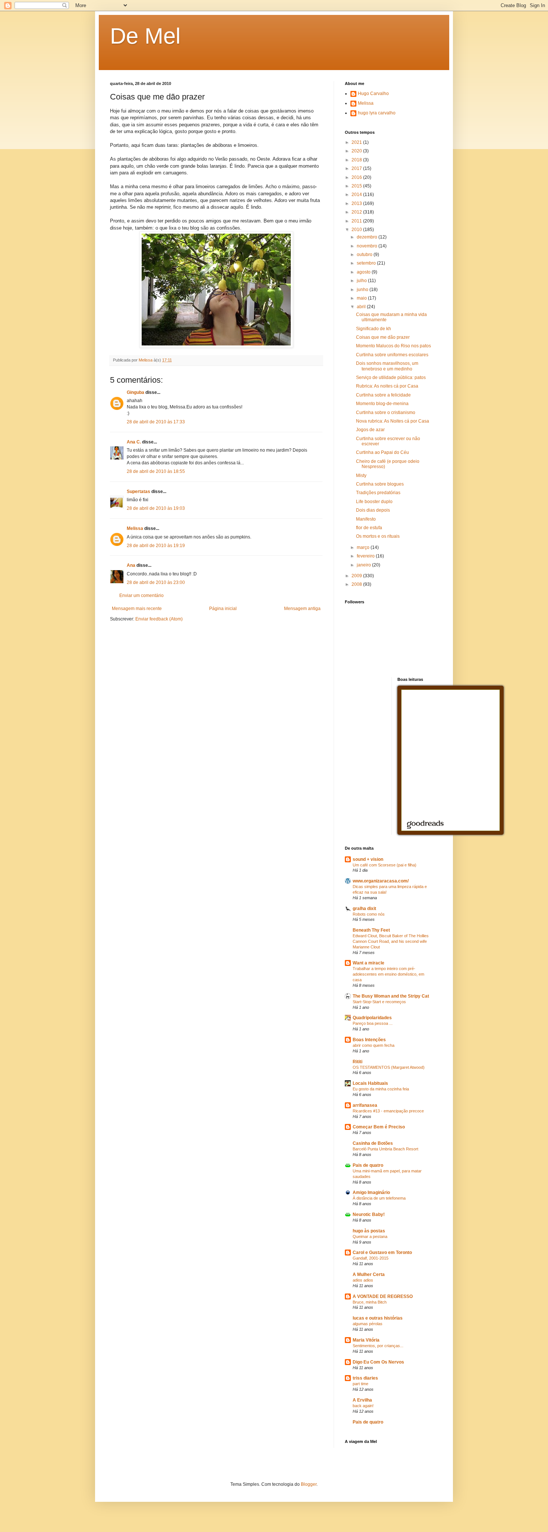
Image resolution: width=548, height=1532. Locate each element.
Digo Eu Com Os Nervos (378, 1362)
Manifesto (366, 519)
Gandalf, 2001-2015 (370, 1258)
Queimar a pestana (370, 1236)
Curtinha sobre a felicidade (383, 395)
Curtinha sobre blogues (380, 484)
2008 (357, 584)
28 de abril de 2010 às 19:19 (156, 545)
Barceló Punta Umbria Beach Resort (385, 1149)
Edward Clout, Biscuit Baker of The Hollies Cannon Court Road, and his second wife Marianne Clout (391, 941)
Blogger (308, 1484)
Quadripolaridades (372, 1017)
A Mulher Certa (369, 1274)
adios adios (363, 1280)
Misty (361, 475)
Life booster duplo (374, 501)
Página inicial (223, 608)
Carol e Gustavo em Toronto (382, 1252)
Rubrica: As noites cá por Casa (387, 386)
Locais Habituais (370, 1083)
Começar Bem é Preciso (379, 1127)
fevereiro (366, 556)
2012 (357, 212)
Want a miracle (368, 963)
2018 (357, 159)
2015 (357, 186)
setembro (367, 263)
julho (362, 280)
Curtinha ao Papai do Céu (382, 452)
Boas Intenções (369, 1039)
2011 (357, 221)
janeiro (364, 565)
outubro (365, 254)
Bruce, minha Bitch (370, 1302)
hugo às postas (369, 1231)
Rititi (357, 1061)
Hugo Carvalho (373, 93)
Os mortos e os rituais (378, 536)
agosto (364, 272)
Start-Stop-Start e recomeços (379, 1001)
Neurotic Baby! (369, 1214)
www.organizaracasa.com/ (381, 881)
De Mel (145, 35)
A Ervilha (362, 1400)
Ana (131, 565)
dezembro (367, 237)
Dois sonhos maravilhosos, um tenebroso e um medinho (387, 366)
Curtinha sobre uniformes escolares (392, 354)
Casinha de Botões (373, 1143)
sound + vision (368, 859)
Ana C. (134, 442)
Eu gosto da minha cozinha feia (381, 1089)
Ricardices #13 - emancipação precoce (388, 1111)
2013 (357, 203)
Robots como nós (369, 914)
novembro (367, 246)
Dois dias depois (373, 510)
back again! (363, 1405)
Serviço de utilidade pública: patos (391, 377)
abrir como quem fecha (373, 1045)
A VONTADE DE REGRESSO (383, 1296)
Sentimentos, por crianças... (378, 1345)
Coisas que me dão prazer (383, 337)
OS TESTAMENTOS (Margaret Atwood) (389, 1067)
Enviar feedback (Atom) (159, 619)
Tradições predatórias (378, 492)
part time (360, 1383)
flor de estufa (369, 527)
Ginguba (135, 392)
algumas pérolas (367, 1323)
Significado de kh (373, 328)
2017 (357, 168)
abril (362, 306)
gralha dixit (364, 908)
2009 (357, 575)
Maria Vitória (366, 1340)
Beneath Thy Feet (371, 930)
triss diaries (365, 1378)
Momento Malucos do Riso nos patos (393, 345)
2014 (357, 194)
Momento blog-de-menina (382, 403)
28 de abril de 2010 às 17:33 (156, 421)
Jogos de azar (370, 429)
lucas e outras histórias (378, 1318)
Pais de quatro (368, 1165)
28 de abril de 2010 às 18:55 (156, 471)
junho (363, 289)
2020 (357, 151)
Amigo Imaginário (371, 1192)
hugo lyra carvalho (377, 113)
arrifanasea (365, 1105)
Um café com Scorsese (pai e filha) (384, 865)
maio (362, 298)
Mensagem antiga (302, 608)
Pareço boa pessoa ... (373, 1023)
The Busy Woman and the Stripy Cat (391, 996)
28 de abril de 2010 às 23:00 (156, 582)
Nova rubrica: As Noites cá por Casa (392, 421)
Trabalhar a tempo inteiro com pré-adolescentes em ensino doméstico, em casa (388, 974)
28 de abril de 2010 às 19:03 (156, 508)
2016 (357, 177)
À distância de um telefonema (379, 1198)
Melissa (135, 528)
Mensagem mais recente (137, 608)
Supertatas (138, 491)
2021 (357, 142)
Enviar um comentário (141, 595)
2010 (357, 229)
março (364, 547)
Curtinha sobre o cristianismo (385, 412)
